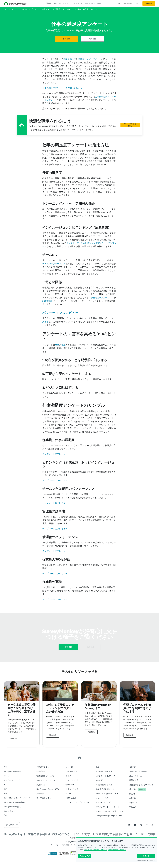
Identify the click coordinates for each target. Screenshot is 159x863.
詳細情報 (13, 738)
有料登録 (66, 39)
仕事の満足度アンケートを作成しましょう (62, 88)
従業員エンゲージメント (89, 59)
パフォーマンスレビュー (60, 313)
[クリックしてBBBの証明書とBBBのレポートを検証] (52, 855)
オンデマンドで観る (130, 125)
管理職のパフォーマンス (102, 297)
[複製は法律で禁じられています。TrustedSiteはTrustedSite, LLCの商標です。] (75, 855)
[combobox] (12, 825)
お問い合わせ (127, 3)
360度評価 (47, 301)
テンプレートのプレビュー (55, 454)
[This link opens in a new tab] (129, 825)
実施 (57, 345)
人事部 (45, 321)
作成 (63, 345)
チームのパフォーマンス (53, 263)
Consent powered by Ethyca (144, 860)
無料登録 (148, 3)
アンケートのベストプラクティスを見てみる (32, 9)
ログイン (137, 3)
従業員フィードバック (64, 9)
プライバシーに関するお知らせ (95, 850)
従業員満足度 (69, 59)
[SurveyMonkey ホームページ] (15, 3)
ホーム (7, 9)
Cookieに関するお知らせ (117, 850)
